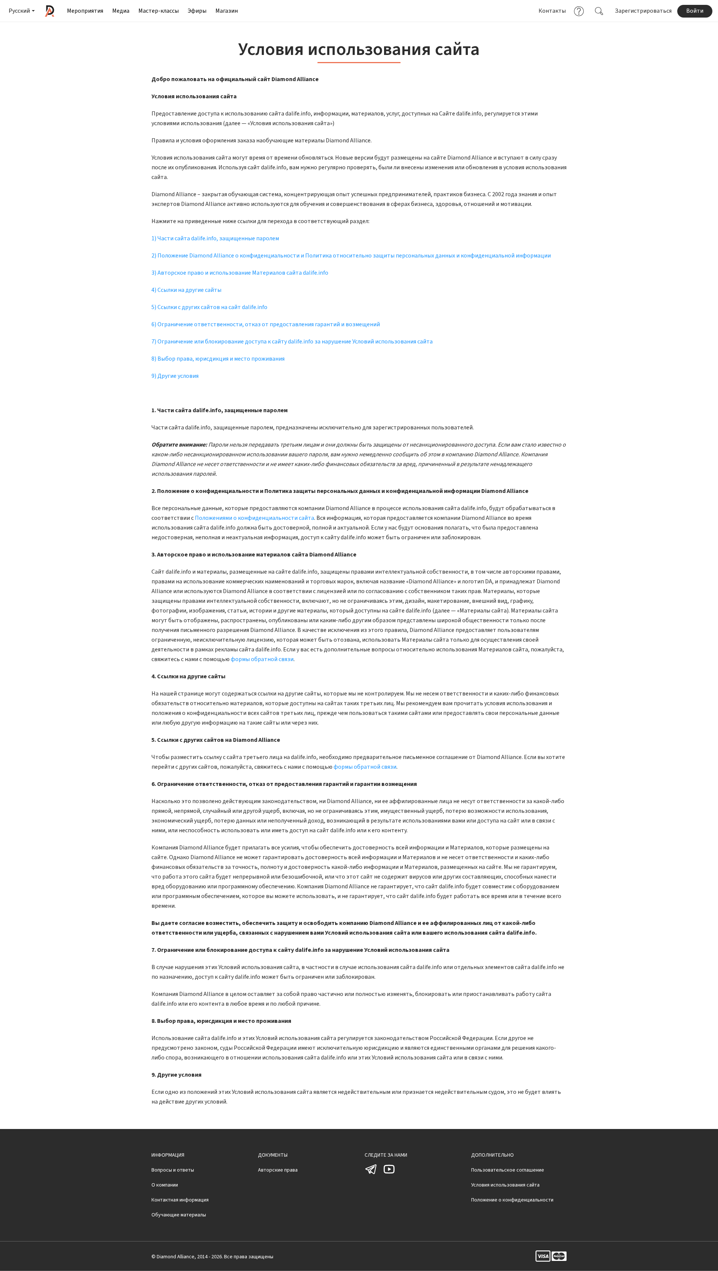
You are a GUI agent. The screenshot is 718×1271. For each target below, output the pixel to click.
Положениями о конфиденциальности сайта (254, 518)
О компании (164, 1185)
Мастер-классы (158, 11)
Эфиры (197, 11)
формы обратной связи (262, 659)
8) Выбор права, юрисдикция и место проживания (218, 359)
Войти (694, 11)
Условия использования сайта (505, 1185)
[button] (21, 11)
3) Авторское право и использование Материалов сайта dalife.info (239, 273)
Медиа (120, 11)
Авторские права (278, 1170)
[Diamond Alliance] (49, 11)
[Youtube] (389, 1174)
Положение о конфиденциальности (512, 1200)
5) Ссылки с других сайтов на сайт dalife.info (209, 307)
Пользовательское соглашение (507, 1170)
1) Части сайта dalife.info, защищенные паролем (215, 238)
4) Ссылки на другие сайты (186, 290)
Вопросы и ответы (172, 1170)
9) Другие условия (175, 376)
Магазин (226, 11)
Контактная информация (180, 1200)
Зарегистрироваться (643, 11)
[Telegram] (371, 1174)
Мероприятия (85, 11)
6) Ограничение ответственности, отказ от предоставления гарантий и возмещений (265, 324)
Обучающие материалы (178, 1215)
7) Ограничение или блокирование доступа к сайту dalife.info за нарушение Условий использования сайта (292, 341)
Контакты (552, 11)
